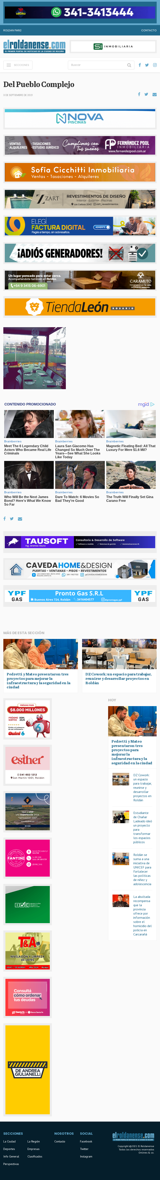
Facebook (86, 1141)
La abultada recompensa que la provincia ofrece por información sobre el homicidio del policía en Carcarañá (142, 915)
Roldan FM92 (12, 30)
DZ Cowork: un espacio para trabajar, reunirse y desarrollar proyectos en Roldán (142, 787)
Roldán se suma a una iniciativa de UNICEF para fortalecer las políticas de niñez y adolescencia (142, 869)
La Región (34, 1141)
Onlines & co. (146, 1152)
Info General (11, 1156)
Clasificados (35, 1156)
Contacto (149, 30)
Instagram (86, 1156)
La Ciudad (9, 1141)
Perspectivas (11, 1164)
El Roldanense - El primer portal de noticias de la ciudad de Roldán (34, 46)
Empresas (34, 1149)
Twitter (84, 1149)
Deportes (9, 1149)
